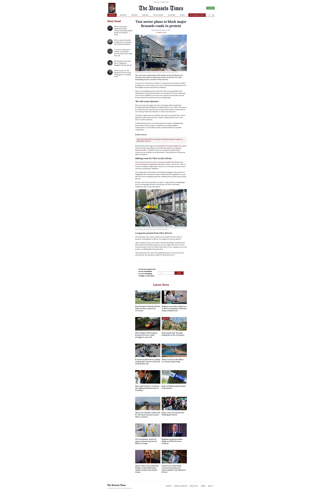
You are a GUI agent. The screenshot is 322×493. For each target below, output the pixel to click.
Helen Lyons (162, 32)
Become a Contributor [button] (180, 486)
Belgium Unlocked (197, 15)
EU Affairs (171, 15)
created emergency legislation (146, 164)
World (182, 15)
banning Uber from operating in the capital (171, 146)
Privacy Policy (194, 486)
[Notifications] (213, 15)
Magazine (112, 15)
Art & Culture (158, 15)
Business (145, 15)
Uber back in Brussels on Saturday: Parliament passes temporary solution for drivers (160, 140)
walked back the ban (173, 162)
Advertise (168, 486)
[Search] (209, 15)
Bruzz (164, 87)
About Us (210, 486)
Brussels (123, 15)
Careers (203, 486)
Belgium (134, 15)
